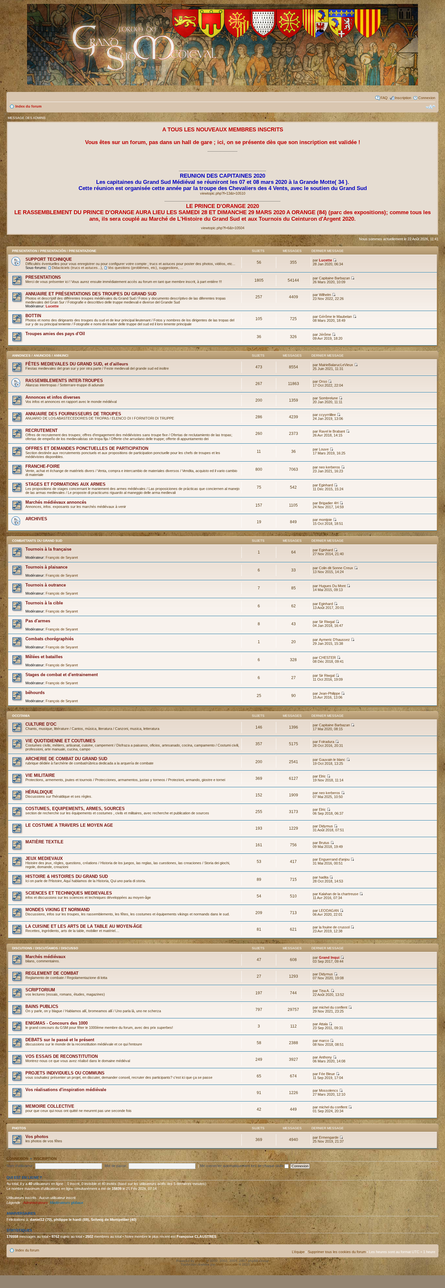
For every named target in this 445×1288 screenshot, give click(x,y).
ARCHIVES (36, 518)
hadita (323, 877)
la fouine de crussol (334, 927)
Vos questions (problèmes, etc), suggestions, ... (145, 268)
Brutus (324, 843)
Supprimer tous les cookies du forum (337, 1252)
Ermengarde (328, 1137)
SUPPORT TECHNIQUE (48, 259)
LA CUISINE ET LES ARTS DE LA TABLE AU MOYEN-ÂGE (83, 926)
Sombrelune (328, 398)
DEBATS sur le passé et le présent (59, 1039)
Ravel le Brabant (332, 431)
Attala (323, 1024)
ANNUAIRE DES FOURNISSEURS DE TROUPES (73, 413)
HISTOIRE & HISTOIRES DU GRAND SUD (66, 876)
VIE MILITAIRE (40, 775)
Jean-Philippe (329, 693)
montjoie (325, 520)
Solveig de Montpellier (110, 1219)
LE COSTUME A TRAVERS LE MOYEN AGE (69, 825)
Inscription (403, 98)
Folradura (326, 742)
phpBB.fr (257, 1264)
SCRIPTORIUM (40, 989)
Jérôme (325, 334)
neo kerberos (329, 467)
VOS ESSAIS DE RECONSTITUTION (61, 1056)
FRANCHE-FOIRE (42, 466)
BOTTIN (33, 315)
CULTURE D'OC (40, 724)
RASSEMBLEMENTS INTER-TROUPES (64, 380)
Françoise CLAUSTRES (196, 1236)
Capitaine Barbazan (334, 278)
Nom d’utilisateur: (20, 1166)
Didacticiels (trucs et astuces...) (77, 268)
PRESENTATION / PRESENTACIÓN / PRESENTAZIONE (54, 251)
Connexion (426, 98)
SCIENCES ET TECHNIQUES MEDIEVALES (68, 893)
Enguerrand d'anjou (334, 859)
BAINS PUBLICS (41, 1006)
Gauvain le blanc (332, 760)
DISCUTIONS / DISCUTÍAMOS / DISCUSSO (45, 948)
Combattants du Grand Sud (37, 540)
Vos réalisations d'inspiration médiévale (65, 1089)
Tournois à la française (48, 549)
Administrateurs (35, 1203)
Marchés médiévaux (45, 956)
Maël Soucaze (227, 1264)
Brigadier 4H (328, 503)
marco (324, 1041)
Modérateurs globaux (66, 1203)
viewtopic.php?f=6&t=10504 (222, 228)
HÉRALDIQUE (39, 792)
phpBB (200, 1261)
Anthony (325, 1057)
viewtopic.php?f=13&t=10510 (222, 193)
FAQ (384, 98)
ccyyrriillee (327, 415)
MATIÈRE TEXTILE (44, 841)
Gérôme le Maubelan (335, 316)
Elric (322, 776)
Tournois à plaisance (46, 567)
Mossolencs (328, 1090)
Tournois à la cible (44, 602)
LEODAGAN (329, 910)
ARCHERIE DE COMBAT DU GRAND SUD (66, 758)
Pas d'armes (37, 620)
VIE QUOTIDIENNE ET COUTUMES (60, 740)
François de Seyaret (62, 557)
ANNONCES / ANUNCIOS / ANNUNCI (40, 355)
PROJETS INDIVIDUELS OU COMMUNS (65, 1073)
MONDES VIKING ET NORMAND (57, 909)
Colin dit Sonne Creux (336, 568)
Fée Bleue (327, 1074)
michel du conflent (333, 1007)
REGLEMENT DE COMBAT (52, 973)
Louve (324, 449)
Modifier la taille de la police (430, 107)
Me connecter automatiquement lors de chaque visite (242, 1166)
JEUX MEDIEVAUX (44, 858)
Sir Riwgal (327, 622)
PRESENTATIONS (43, 277)
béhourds (35, 692)
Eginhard (326, 485)
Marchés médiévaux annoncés (55, 502)
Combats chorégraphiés (49, 638)
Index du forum (28, 106)
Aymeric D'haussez (334, 640)
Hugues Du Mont (332, 586)
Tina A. (324, 991)
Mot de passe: (116, 1166)
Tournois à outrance (45, 585)
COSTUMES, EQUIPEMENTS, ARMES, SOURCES (75, 808)
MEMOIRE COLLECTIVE (49, 1106)
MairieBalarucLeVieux (336, 365)
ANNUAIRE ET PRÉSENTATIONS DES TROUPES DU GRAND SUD (90, 293)
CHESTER (327, 657)
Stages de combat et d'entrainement (61, 674)
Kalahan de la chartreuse (338, 894)
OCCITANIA (21, 716)
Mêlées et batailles (44, 656)
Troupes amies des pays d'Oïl (55, 333)
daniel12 (37, 1219)
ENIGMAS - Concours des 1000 (56, 1023)
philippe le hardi (67, 1219)
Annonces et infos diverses (52, 397)
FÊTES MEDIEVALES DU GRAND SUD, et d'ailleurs (76, 364)
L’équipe (298, 1252)
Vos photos (36, 1136)
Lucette (325, 260)
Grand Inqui (329, 957)
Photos (19, 1128)
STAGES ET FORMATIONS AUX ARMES (65, 484)
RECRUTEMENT (41, 430)
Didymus (326, 826)
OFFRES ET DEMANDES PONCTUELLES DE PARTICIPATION (86, 448)
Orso (323, 381)
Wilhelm (325, 295)
